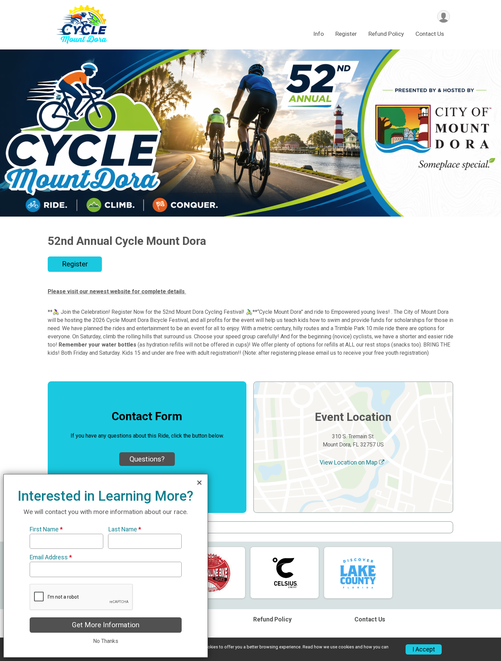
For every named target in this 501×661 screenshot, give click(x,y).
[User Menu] (443, 16)
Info (318, 33)
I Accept (423, 649)
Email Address (51, 557)
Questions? (147, 459)
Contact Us (429, 33)
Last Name (124, 529)
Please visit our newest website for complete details (117, 291)
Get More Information (105, 625)
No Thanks (105, 641)
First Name (46, 529)
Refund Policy (386, 33)
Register (346, 33)
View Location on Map (349, 462)
